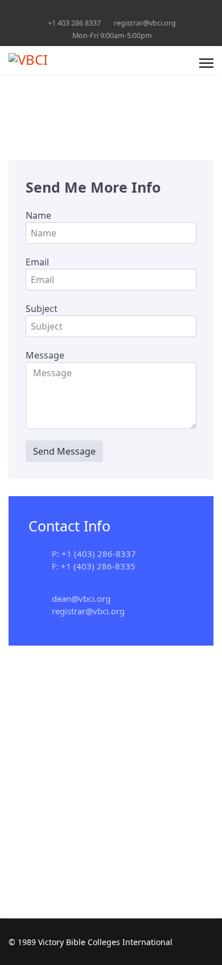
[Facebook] (111, 10)
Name (38, 215)
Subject (41, 308)
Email (37, 262)
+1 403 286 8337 (74, 23)
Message (45, 355)
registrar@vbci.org (145, 23)
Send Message (64, 451)
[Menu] (206, 63)
